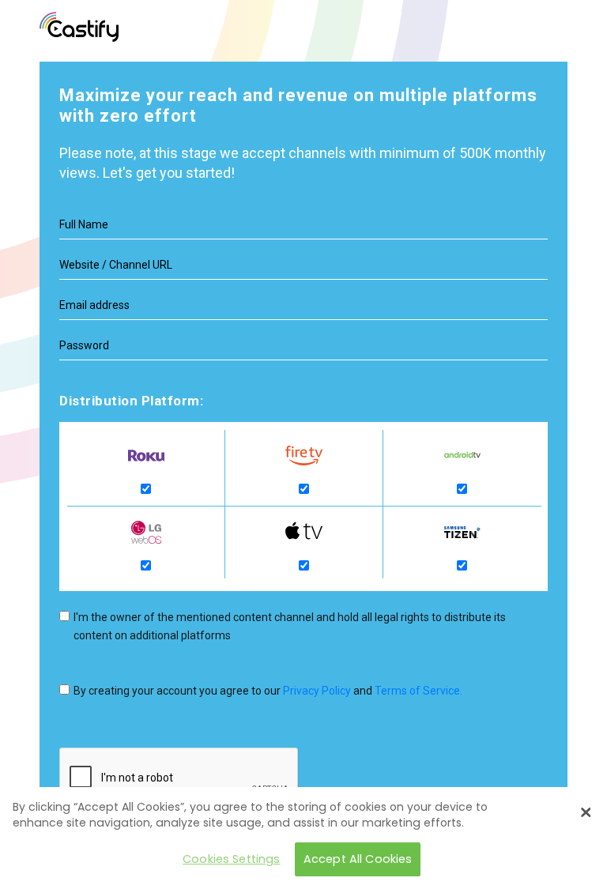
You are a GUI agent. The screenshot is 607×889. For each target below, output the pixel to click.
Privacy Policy (317, 690)
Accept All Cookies (358, 859)
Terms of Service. (418, 690)
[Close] (585, 812)
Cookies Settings (231, 859)
